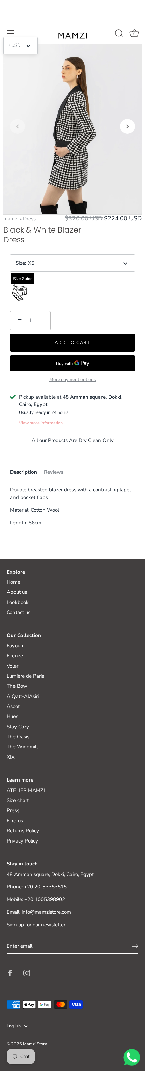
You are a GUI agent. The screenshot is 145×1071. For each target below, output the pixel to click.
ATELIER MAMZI (26, 790)
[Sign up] (135, 946)
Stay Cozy (18, 726)
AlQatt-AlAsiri (23, 696)
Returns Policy (23, 830)
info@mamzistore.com (46, 912)
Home (13, 582)
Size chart (18, 800)
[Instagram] (26, 972)
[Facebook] (10, 972)
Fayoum (16, 645)
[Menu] (10, 33)
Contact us (18, 612)
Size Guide (22, 278)
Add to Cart (72, 343)
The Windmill (22, 746)
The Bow (17, 686)
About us (17, 592)
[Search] (119, 34)
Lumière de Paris (25, 676)
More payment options (72, 379)
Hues (12, 716)
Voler (12, 666)
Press (13, 810)
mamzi (10, 218)
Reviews (53, 472)
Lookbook (18, 602)
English (14, 1026)
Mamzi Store (35, 1044)
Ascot (13, 706)
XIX (11, 757)
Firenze (15, 655)
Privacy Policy (22, 840)
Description (23, 472)
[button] (17, 126)
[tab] (27, 472)
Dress (29, 218)
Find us (15, 820)
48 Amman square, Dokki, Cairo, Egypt (50, 874)
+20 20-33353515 (45, 886)
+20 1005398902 (44, 899)
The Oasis (18, 736)
